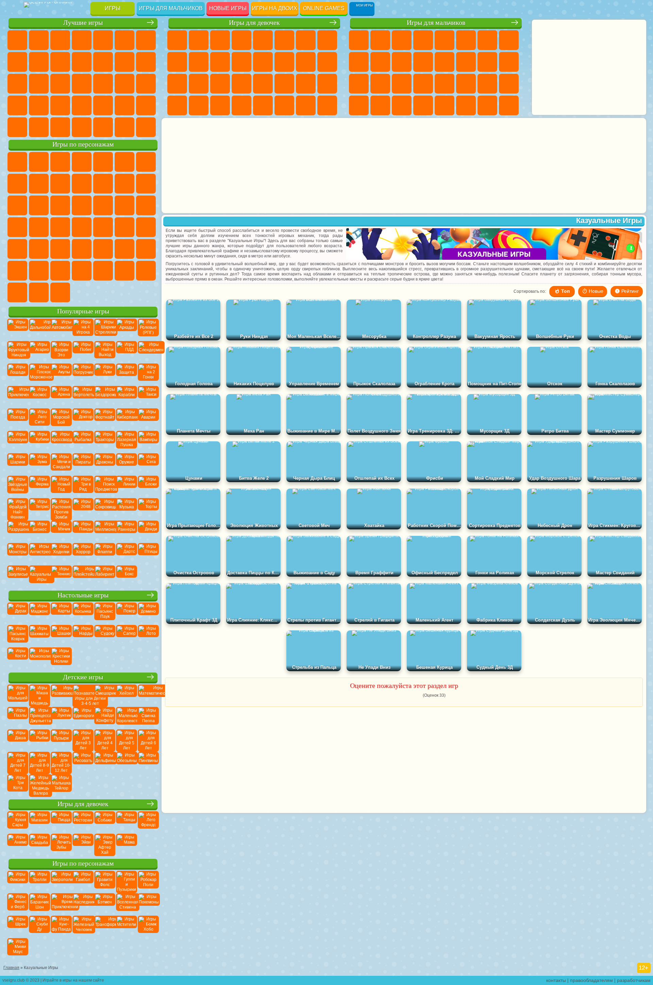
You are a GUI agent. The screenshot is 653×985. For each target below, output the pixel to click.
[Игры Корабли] (126, 396)
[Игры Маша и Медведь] (39, 695)
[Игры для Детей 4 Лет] (104, 739)
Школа (17, 127)
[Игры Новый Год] (61, 486)
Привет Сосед (146, 271)
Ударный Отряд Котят (17, 227)
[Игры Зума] (39, 463)
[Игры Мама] (126, 844)
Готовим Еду (263, 105)
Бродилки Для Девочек (306, 40)
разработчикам (634, 980)
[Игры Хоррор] (83, 553)
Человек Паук (60, 227)
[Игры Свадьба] (39, 844)
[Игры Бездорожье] (104, 396)
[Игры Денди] (148, 531)
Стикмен (402, 62)
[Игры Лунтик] (61, 717)
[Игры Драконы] (104, 463)
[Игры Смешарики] (104, 695)
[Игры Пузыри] (61, 739)
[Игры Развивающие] (61, 695)
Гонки (466, 62)
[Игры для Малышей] (17, 695)
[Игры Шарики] (17, 463)
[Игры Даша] (17, 739)
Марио (39, 227)
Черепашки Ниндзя (359, 62)
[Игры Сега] (148, 463)
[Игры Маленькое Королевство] (126, 717)
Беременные (327, 62)
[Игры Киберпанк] (126, 418)
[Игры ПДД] (126, 351)
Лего (103, 183)
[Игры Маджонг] (39, 613)
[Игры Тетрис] (39, 508)
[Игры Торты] (148, 508)
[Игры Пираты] (83, 463)
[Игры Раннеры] (126, 531)
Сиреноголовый (81, 249)
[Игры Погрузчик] (83, 374)
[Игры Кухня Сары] (17, 821)
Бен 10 (487, 84)
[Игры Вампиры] (148, 441)
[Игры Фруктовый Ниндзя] (17, 351)
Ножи (81, 84)
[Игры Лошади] (17, 374)
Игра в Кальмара (146, 249)
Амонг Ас (103, 249)
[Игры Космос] (39, 396)
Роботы (509, 62)
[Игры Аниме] (17, 844)
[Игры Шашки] (61, 635)
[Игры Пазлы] (17, 717)
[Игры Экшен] (17, 329)
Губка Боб (39, 162)
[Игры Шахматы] (39, 635)
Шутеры (380, 105)
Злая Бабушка (81, 183)
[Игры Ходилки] (61, 553)
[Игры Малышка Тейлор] (61, 784)
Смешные (81, 62)
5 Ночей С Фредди (124, 162)
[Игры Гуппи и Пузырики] (126, 881)
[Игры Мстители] (126, 926)
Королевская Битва (466, 40)
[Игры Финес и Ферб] (17, 903)
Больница (198, 84)
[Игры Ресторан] (83, 821)
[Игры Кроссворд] (61, 441)
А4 (17, 271)
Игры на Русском (60, 84)
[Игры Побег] (83, 351)
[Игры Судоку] (104, 635)
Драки (444, 62)
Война (103, 127)
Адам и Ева (103, 227)
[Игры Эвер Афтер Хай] (104, 844)
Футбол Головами (81, 127)
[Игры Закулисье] (17, 576)
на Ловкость (124, 40)
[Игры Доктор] (83, 418)
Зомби (444, 40)
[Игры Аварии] (148, 418)
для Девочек (39, 40)
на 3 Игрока (103, 105)
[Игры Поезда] (17, 418)
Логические (146, 62)
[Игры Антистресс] (39, 553)
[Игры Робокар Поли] (148, 881)
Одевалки (241, 62)
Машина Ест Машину (444, 84)
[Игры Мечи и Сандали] (61, 463)
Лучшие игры (83, 22)
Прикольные (124, 84)
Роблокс (103, 271)
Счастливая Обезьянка (146, 227)
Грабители (423, 84)
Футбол (380, 40)
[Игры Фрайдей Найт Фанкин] (17, 508)
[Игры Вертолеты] (83, 396)
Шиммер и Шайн (124, 227)
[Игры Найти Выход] (104, 351)
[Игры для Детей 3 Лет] (83, 739)
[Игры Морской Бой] (61, 418)
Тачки (81, 205)
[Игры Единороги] (83, 717)
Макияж (263, 84)
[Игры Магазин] (39, 821)
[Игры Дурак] (17, 613)
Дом (306, 105)
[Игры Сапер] (126, 635)
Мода (306, 84)
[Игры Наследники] (83, 903)
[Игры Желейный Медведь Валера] (39, 784)
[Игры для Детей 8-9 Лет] (39, 762)
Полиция (359, 84)
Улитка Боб (146, 162)
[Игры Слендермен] (148, 351)
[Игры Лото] (148, 635)
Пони (177, 40)
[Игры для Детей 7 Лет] (17, 762)
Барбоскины (146, 205)
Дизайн (177, 105)
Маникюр (220, 84)
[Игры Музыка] (126, 508)
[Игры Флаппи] (104, 553)
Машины (509, 40)
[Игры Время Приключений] (61, 903)
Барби (241, 40)
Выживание (402, 84)
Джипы (466, 105)
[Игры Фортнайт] (104, 418)
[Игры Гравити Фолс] (104, 881)
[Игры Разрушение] (17, 531)
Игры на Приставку (146, 127)
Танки (423, 40)
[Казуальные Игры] (39, 576)
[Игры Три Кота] (17, 784)
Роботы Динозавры (380, 84)
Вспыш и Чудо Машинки (103, 205)
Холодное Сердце (198, 62)
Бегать (402, 105)
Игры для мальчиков (171, 8)
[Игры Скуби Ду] (39, 926)
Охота (509, 105)
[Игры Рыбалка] (83, 441)
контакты (556, 980)
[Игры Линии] (126, 486)
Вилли (17, 162)
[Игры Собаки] (104, 821)
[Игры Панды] (83, 531)
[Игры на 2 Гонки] (148, 374)
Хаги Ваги (81, 271)
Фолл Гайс (60, 249)
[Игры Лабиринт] (104, 576)
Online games (324, 8)
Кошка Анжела (177, 62)
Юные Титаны (39, 249)
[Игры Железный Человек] (83, 926)
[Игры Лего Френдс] (148, 821)
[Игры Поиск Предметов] (104, 486)
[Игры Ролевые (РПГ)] (148, 329)
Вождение (60, 127)
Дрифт (509, 84)
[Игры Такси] (148, 396)
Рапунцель (177, 84)
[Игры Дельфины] (104, 762)
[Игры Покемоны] (148, 903)
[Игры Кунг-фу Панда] (61, 926)
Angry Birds (146, 183)
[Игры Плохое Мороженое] (39, 374)
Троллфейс (39, 183)
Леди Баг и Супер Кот (60, 183)
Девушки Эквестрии (198, 40)
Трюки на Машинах (39, 105)
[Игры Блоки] (148, 486)
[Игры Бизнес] (39, 531)
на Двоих (103, 40)
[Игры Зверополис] (61, 881)
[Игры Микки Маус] (17, 948)
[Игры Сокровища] (104, 508)
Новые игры (228, 8)
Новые (17, 40)
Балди (39, 271)
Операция (241, 84)
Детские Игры (81, 40)
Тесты (263, 40)
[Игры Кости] (17, 657)
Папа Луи (306, 62)
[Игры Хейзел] (126, 695)
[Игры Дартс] (126, 553)
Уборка (198, 105)
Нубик (124, 271)
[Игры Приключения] (17, 396)
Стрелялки (423, 105)
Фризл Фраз (81, 227)
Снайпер (487, 62)
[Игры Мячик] (61, 531)
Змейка (60, 105)
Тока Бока (39, 292)
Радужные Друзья (17, 292)
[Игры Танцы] (126, 821)
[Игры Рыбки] (39, 739)
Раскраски (327, 40)
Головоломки (81, 105)
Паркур (487, 105)
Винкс (241, 105)
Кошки (220, 62)
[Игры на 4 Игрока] (83, 329)
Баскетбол (39, 127)
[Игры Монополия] (39, 657)
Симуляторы (60, 40)
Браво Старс (124, 249)
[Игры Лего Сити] (39, 418)
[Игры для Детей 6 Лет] (148, 739)
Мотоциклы (380, 62)
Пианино (220, 105)
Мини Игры (146, 84)
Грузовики (423, 62)
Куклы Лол (327, 105)
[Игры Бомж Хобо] (148, 926)
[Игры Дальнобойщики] (39, 329)
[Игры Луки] (104, 374)
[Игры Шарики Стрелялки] (104, 329)
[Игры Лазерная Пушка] (126, 441)
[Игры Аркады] (126, 329)
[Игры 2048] (83, 508)
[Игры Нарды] (83, 635)
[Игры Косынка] (83, 613)
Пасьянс (39, 84)
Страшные (124, 62)
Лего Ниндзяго (103, 162)
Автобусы (359, 105)
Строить (124, 127)
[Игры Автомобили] (61, 329)
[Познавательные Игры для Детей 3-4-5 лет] (83, 695)
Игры (112, 8)
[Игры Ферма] (39, 486)
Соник (124, 205)
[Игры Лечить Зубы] (61, 844)
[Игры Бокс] (126, 576)
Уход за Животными (284, 105)
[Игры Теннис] (61, 576)
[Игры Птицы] (148, 553)
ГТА (466, 84)
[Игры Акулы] (61, 374)
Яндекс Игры (146, 40)
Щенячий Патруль (60, 162)
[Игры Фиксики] (17, 881)
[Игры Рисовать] (83, 762)
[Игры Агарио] (39, 351)
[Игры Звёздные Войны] (17, 486)
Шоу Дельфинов (39, 205)
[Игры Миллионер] (104, 531)
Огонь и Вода (220, 40)
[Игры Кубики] (39, 441)
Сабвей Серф (124, 183)
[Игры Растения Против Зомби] (61, 508)
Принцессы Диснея (284, 84)
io (103, 62)
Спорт (60, 62)
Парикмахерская (263, 62)
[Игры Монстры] (17, 553)
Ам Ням (17, 205)
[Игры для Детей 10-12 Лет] (61, 762)
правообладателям (591, 980)
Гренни (60, 271)
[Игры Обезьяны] (126, 762)
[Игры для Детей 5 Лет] (126, 739)
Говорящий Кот (81, 162)
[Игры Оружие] (126, 463)
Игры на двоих (274, 8)
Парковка (359, 40)
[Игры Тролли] (39, 881)
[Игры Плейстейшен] (83, 576)
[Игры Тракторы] (104, 441)
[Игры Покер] (126, 613)
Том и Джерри (17, 249)
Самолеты (444, 105)
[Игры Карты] (61, 613)
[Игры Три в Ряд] (83, 486)
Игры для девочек (254, 22)
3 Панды (60, 205)
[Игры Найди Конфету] (104, 717)
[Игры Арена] (61, 396)
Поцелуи (284, 62)
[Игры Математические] (148, 695)
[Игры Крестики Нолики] (61, 657)
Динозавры (103, 84)
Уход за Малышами (327, 84)
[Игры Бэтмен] (104, 903)
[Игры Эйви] (83, 844)
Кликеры (17, 84)
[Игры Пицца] (61, 821)
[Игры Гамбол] (83, 881)
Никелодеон (124, 105)
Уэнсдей (60, 292)
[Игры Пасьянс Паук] (104, 613)
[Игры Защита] (126, 374)
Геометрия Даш (39, 62)
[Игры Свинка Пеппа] (148, 717)
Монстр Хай (284, 40)
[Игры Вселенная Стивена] (126, 903)
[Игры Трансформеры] (104, 926)
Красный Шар (17, 183)
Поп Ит (17, 62)
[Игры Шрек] (17, 926)
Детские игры (83, 677)
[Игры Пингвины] (148, 762)
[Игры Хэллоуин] (17, 441)
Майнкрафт (487, 40)
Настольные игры (82, 595)
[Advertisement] (366, 165)
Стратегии (402, 40)
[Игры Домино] (148, 613)
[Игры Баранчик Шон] (39, 903)
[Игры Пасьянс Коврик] (17, 635)
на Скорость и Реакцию (17, 105)
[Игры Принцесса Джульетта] (39, 717)
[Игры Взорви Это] (61, 351)
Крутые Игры (146, 105)
